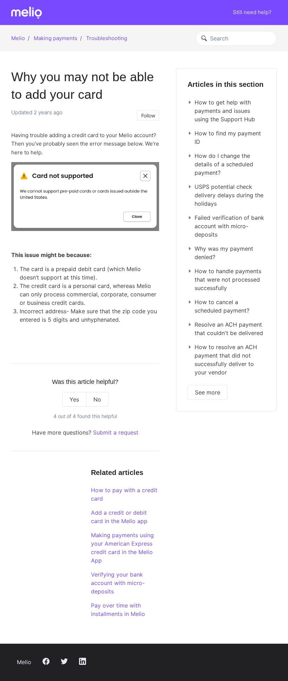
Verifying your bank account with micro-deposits (118, 583)
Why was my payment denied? (224, 253)
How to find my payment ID (228, 137)
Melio (18, 38)
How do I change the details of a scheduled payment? (224, 164)
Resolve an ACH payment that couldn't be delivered (229, 328)
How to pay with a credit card (124, 494)
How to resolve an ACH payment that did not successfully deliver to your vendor (226, 359)
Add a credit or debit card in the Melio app (119, 517)
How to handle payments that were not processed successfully (228, 279)
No (97, 399)
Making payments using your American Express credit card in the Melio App (122, 548)
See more (207, 392)
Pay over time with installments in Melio (118, 609)
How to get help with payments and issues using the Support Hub (225, 111)
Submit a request (115, 432)
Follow (148, 115)
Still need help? (252, 12)
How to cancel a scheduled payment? (222, 306)
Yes (74, 399)
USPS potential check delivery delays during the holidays (229, 195)
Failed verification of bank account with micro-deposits (229, 226)
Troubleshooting (106, 38)
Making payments (55, 38)
